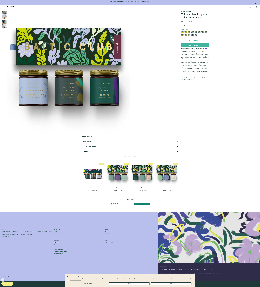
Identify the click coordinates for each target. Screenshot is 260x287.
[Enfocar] (9, 131)
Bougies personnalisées (59, 253)
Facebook (107, 235)
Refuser (171, 283)
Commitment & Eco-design (89, 146)
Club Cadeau (56, 240)
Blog (55, 244)
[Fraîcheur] (186, 35)
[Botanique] (193, 35)
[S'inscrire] (256, 276)
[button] (113, 7)
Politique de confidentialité (75, 280)
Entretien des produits (58, 249)
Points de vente (57, 235)
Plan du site (61, 283)
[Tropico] (95, 191)
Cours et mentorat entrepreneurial (61, 251)
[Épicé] (199, 32)
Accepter (129, 283)
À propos (56, 231)
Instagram (107, 233)
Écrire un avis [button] (142, 204)
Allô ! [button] (3, 229)
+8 (122, 190)
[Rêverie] (182, 32)
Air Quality (85, 151)
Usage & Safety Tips (87, 141)
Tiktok (106, 240)
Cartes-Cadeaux (57, 242)
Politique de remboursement (33, 283)
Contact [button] (107, 229)
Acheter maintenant (195, 45)
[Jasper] (193, 32)
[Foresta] (189, 32)
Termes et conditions (19, 283)
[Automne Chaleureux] (186, 32)
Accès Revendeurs (109, 242)
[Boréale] (196, 35)
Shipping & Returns (87, 136)
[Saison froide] (189, 35)
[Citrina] (97, 191)
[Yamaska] (196, 32)
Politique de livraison (58, 238)
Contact (106, 231)
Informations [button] (57, 229)
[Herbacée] (206, 32)
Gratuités (55, 247)
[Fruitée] (182, 35)
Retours (55, 233)
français (254, 3)
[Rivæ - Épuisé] (203, 32)
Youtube (106, 238)
